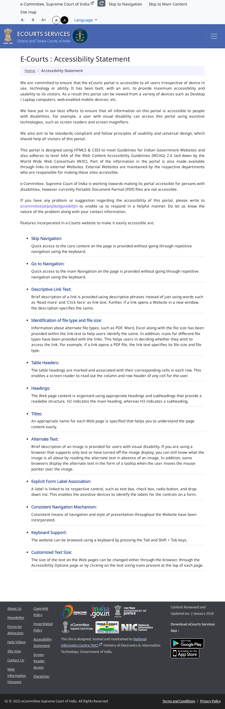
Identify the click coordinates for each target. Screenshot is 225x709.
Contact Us (15, 660)
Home (30, 70)
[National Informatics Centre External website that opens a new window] (137, 628)
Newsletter (15, 618)
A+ (43, 19)
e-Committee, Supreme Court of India (55, 4)
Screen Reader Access (39, 661)
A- (23, 19)
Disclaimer (41, 676)
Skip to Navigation (125, 4)
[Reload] (101, 3)
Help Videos (16, 642)
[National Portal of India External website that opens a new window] (100, 612)
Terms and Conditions (178, 701)
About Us (14, 609)
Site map (28, 12)
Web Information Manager (16, 676)
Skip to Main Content (168, 4)
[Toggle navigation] (214, 36)
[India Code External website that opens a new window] (107, 628)
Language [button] (84, 20)
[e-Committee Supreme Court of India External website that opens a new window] (77, 628)
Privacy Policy (210, 701)
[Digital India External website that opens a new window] (74, 612)
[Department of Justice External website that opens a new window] (130, 612)
